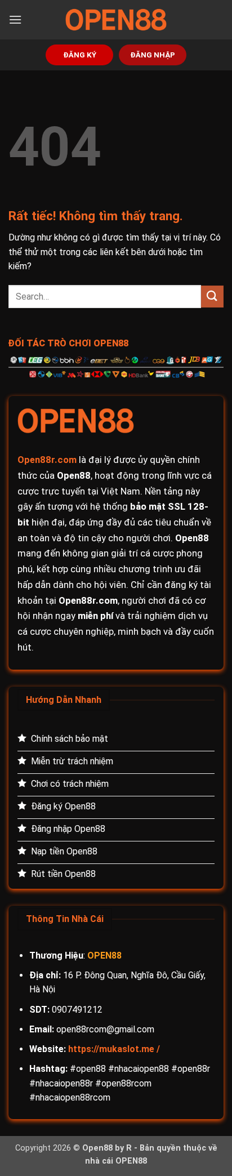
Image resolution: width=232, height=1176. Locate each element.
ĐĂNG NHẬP (152, 54)
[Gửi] (212, 297)
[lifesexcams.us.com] (116, 19)
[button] (15, 19)
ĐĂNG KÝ (79, 54)
